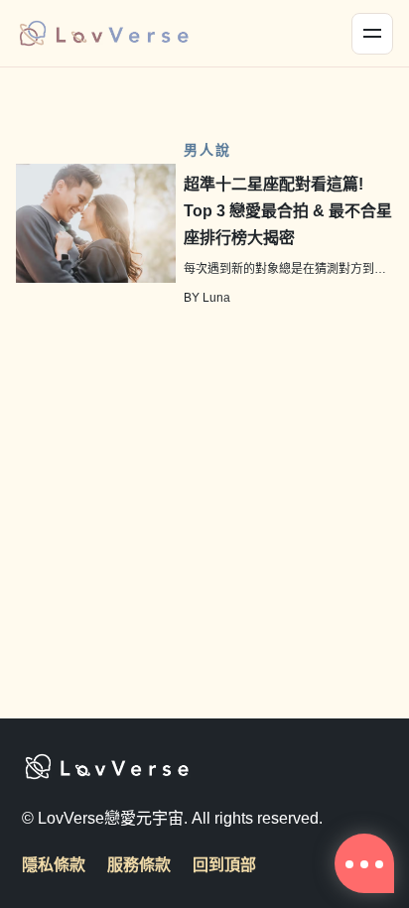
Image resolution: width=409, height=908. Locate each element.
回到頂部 (224, 864)
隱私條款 (53, 864)
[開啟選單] (372, 34)
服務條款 (139, 864)
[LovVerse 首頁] (103, 34)
